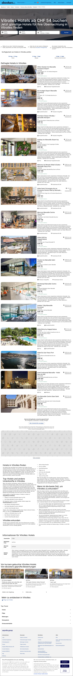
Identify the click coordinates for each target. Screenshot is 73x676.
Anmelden (69, 2)
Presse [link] (3, 644)
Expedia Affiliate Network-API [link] (8, 646)
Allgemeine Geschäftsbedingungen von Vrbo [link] (46, 646)
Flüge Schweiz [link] (23, 644)
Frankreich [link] (17, 6)
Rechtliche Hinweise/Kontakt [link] (44, 654)
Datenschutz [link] (40, 637)
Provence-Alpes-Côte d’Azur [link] (26, 6)
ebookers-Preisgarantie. (41, 47)
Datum (6, 33)
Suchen (66, 32)
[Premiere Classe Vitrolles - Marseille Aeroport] (36, 125)
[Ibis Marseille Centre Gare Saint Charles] (36, 406)
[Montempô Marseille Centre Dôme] (36, 292)
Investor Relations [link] (5, 648)
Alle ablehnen (65, 666)
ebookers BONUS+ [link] (6, 651)
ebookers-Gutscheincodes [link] (25, 651)
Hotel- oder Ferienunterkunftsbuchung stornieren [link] (63, 640)
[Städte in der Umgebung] (13, 592)
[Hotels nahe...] (36, 592)
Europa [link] (12, 6)
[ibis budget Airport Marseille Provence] (36, 101)
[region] (36, 666)
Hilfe (55, 2)
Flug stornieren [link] (59, 643)
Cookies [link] (39, 639)
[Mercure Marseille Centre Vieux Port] (36, 223)
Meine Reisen (61, 2)
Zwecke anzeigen (65, 671)
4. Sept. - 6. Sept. (60, 56)
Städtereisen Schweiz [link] (24, 646)
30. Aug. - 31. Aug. (12, 56)
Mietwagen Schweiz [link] (24, 642)
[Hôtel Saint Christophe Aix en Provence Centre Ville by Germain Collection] (36, 198)
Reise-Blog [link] (22, 653)
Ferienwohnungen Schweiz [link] (25, 639)
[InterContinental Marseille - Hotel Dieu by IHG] (36, 382)
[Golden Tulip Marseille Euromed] (36, 315)
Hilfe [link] (57, 637)
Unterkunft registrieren (46, 2)
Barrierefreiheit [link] (41, 648)
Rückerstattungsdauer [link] (60, 645)
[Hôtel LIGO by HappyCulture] (36, 246)
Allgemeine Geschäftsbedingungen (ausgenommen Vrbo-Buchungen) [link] (45, 643)
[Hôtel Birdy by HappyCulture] (36, 339)
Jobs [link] (3, 637)
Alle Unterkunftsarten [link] (24, 648)
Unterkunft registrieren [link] (6, 639)
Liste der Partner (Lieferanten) (41, 673)
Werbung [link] (4, 655)
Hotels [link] (8, 6)
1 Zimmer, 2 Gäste (44, 33)
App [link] (3, 653)
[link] (10, 600)
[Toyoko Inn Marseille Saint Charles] (36, 269)
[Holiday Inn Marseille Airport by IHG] (36, 150)
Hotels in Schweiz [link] (23, 637)
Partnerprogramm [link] (5, 642)
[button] (36, 609)
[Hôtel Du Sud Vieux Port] (36, 360)
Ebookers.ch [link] (3, 6)
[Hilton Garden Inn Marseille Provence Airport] (36, 76)
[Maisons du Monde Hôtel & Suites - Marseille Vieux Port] (36, 174)
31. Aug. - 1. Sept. (36, 56)
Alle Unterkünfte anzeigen (36, 423)
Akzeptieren (65, 661)
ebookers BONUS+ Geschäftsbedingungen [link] (42, 652)
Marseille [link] (35, 6)
